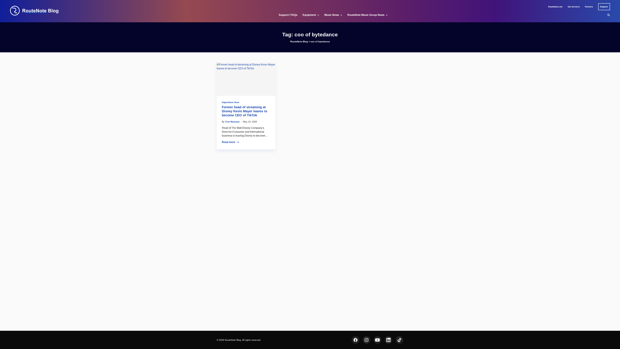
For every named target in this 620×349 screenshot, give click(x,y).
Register (604, 7)
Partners (589, 7)
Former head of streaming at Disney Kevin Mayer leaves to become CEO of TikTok (244, 111)
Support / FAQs (288, 15)
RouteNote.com (555, 7)
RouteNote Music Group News (365, 15)
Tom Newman (232, 121)
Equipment (309, 15)
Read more (228, 142)
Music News (331, 15)
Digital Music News (230, 102)
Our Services (574, 7)
